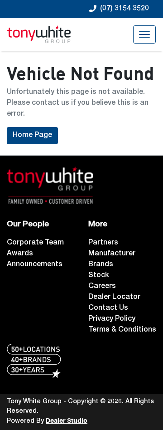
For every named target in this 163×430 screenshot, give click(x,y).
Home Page (32, 135)
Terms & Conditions (122, 330)
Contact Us (108, 308)
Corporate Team (35, 243)
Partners (103, 243)
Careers (102, 286)
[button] (144, 34)
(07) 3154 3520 (124, 9)
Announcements (34, 265)
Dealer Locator (114, 297)
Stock (98, 275)
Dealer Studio (66, 421)
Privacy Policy (111, 319)
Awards (20, 254)
